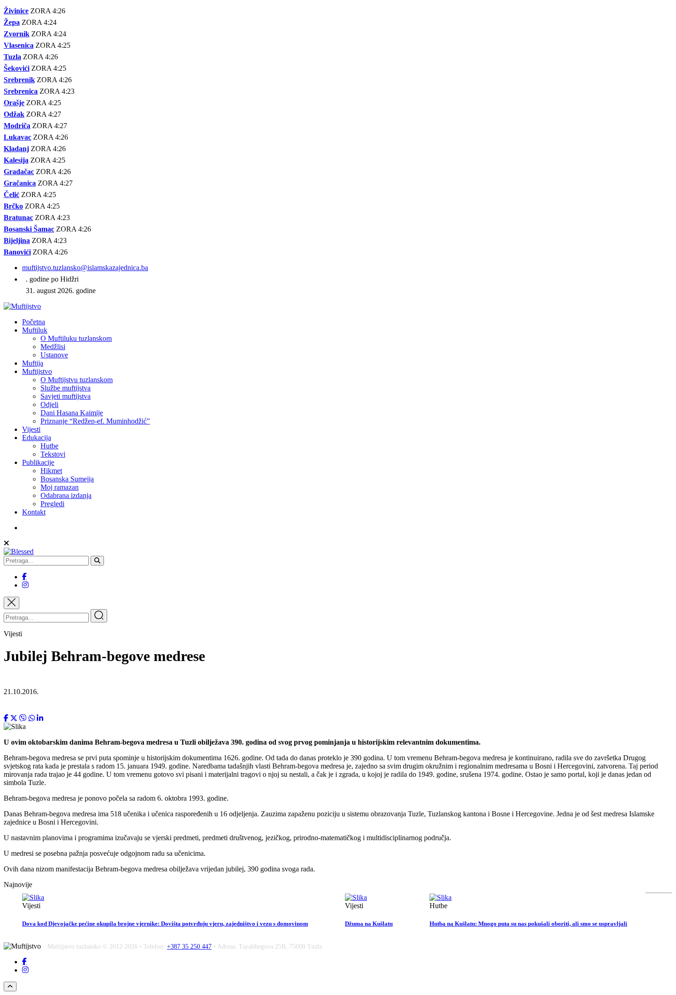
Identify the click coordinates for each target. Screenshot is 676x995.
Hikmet (51, 471)
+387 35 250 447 (189, 946)
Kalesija (16, 160)
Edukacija (36, 437)
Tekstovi (52, 454)
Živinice (16, 11)
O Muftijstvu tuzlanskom (76, 380)
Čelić (11, 194)
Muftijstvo (37, 371)
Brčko (13, 206)
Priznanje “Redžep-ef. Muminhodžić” (95, 421)
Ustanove (54, 355)
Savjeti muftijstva (65, 396)
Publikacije (38, 462)
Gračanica (20, 183)
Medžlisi (52, 347)
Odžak (14, 114)
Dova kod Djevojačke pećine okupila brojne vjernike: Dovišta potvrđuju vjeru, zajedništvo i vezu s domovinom (165, 923)
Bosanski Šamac (29, 229)
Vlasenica (19, 45)
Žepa (12, 22)
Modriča (17, 126)
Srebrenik (19, 80)
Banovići (17, 252)
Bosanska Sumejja (67, 479)
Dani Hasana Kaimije (71, 413)
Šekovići (16, 68)
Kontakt (34, 512)
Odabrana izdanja (66, 495)
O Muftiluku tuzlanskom (76, 338)
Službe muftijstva (65, 388)
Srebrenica (21, 91)
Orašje (14, 103)
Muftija (32, 363)
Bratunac (18, 217)
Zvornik (16, 34)
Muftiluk (34, 330)
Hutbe (49, 446)
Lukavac (17, 137)
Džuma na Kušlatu (369, 923)
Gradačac (19, 171)
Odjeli (49, 404)
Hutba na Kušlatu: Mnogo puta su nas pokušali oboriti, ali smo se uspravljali (528, 923)
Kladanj (16, 149)
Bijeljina (17, 240)
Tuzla (12, 57)
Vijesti (31, 429)
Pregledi (52, 504)
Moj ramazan (59, 487)
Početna (33, 322)
